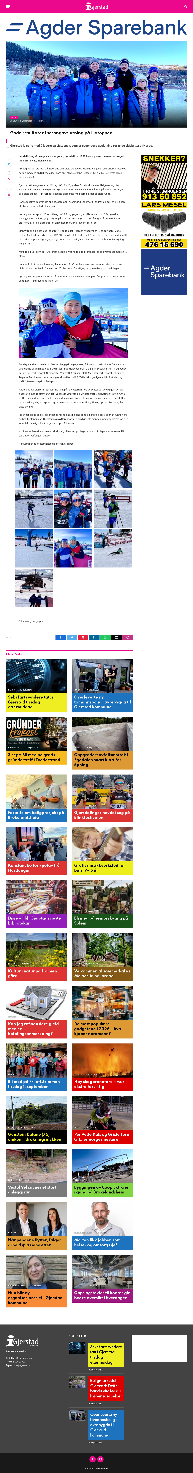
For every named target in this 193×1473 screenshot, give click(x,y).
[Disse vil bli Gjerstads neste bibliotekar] (36, 897)
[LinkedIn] (9, 171)
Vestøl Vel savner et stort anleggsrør (32, 1190)
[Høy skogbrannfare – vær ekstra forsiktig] (102, 1060)
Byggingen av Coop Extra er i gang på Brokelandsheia (101, 1190)
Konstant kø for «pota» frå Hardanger (34, 868)
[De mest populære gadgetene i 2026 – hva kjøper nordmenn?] (102, 1003)
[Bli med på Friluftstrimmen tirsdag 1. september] (36, 1060)
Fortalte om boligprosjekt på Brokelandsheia (36, 815)
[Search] (185, 6)
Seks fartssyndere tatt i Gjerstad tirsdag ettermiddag (30, 702)
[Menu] (8, 6)
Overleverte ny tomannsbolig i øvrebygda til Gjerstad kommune (102, 702)
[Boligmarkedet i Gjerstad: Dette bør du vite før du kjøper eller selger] (77, 1382)
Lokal (14, 118)
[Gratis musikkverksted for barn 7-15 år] (102, 844)
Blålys (11, 690)
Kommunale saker (16, 805)
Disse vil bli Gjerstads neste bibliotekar (34, 920)
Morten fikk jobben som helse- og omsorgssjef (97, 1242)
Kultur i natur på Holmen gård (32, 973)
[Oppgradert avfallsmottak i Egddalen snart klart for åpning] (102, 734)
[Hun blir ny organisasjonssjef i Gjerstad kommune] (36, 1272)
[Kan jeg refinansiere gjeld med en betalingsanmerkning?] (36, 1003)
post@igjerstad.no (22, 1365)
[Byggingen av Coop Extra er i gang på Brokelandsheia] (102, 1166)
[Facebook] (9, 156)
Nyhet (77, 690)
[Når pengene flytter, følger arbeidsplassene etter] (36, 1219)
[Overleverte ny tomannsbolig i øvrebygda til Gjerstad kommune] (102, 676)
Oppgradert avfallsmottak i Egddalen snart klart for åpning (101, 760)
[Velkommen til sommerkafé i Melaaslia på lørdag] (102, 950)
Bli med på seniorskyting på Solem (101, 920)
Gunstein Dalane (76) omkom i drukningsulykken (34, 1137)
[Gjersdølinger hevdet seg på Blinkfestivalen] (102, 791)
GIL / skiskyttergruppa (22, 121)
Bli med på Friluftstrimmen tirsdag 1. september (34, 1084)
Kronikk (12, 1233)
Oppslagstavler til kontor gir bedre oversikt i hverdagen (102, 1295)
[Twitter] (9, 164)
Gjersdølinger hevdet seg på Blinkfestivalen (102, 815)
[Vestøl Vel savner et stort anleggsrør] (36, 1166)
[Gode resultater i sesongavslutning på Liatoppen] (96, 84)
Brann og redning (17, 1127)
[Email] (9, 187)
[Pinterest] (9, 179)
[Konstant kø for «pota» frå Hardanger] (36, 844)
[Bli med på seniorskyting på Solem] (102, 897)
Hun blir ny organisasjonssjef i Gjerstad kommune (35, 1298)
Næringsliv (13, 748)
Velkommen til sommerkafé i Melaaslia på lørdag (102, 973)
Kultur (77, 858)
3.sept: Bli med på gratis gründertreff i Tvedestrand (34, 757)
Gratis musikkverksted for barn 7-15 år (99, 868)
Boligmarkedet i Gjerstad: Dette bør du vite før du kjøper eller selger (106, 1388)
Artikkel (12, 858)
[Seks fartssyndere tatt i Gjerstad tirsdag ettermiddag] (36, 676)
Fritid (11, 1075)
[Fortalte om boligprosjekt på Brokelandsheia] (36, 791)
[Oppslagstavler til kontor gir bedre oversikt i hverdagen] (102, 1272)
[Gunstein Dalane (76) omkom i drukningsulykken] (36, 1113)
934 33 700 (20, 1362)
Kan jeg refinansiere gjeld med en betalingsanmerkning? (33, 1029)
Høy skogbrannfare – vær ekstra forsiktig (99, 1084)
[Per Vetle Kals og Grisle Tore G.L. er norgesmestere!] (102, 1113)
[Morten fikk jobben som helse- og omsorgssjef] (102, 1219)
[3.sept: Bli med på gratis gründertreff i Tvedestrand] (36, 734)
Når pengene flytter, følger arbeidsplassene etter (34, 1242)
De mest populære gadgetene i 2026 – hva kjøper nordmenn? (97, 1029)
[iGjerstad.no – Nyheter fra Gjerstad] (96, 6)
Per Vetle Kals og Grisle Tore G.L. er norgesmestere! (101, 1137)
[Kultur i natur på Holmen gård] (36, 950)
